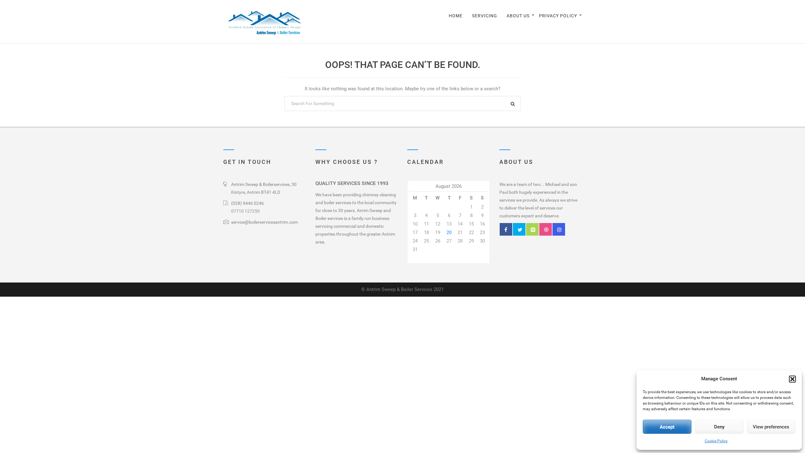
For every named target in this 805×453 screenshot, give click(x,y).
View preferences (771, 427)
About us (518, 15)
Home (456, 15)
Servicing (484, 15)
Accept (667, 427)
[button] (792, 379)
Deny (719, 427)
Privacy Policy (558, 15)
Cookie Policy (716, 441)
